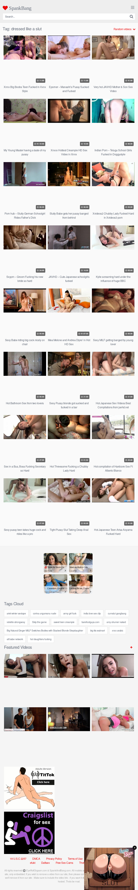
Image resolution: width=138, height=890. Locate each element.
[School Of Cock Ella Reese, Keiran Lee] (25, 731)
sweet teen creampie (64, 622)
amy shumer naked (116, 622)
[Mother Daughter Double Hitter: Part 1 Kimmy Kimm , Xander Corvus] (25, 678)
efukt (32, 863)
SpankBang (19, 7)
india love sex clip (92, 613)
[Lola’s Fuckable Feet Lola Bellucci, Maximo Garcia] (69, 731)
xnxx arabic (117, 630)
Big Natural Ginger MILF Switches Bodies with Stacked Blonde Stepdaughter (45, 630)
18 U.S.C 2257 (18, 859)
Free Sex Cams (64, 863)
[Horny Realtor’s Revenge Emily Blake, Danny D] (113, 678)
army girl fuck (69, 613)
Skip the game (39, 622)
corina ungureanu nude (44, 613)
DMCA (36, 859)
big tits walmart (97, 630)
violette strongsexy (16, 622)
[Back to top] (128, 879)
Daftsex (45, 863)
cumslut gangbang (117, 613)
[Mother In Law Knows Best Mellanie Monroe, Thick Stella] (113, 731)
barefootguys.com (90, 622)
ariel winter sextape (16, 613)
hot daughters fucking (40, 639)
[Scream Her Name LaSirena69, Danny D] (69, 678)
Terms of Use (75, 859)
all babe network (15, 639)
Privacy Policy (54, 859)
